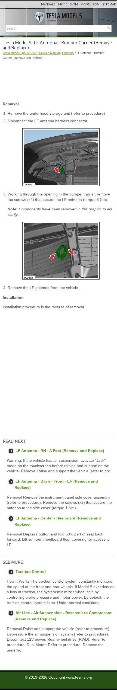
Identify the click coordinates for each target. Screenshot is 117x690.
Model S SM (90, 4)
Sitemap (109, 4)
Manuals (48, 4)
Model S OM (68, 4)
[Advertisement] (58, 81)
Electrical (68, 52)
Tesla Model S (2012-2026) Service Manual (31, 52)
